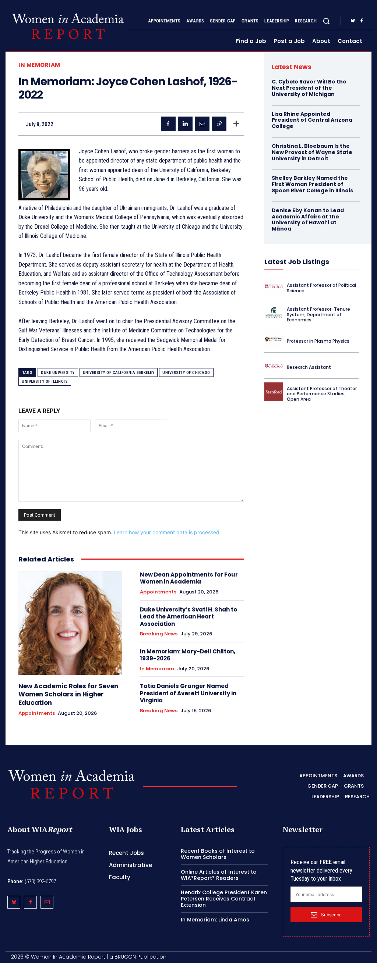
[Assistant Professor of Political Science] (273, 286)
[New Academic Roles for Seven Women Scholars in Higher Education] (70, 623)
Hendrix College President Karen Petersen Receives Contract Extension (224, 899)
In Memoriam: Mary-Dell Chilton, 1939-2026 (187, 655)
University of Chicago (186, 372)
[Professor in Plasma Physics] (273, 339)
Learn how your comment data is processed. (167, 532)
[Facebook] (361, 21)
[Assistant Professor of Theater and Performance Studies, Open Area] (273, 391)
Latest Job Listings (296, 261)
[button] (326, 21)
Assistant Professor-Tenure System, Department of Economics (318, 314)
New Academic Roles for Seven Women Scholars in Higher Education (68, 694)
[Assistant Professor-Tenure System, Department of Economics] (273, 312)
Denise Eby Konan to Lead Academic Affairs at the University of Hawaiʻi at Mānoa (308, 219)
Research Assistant (309, 367)
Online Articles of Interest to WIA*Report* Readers (219, 875)
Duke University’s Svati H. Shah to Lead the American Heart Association (188, 617)
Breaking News (158, 634)
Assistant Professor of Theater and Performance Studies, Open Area (322, 393)
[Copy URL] (219, 124)
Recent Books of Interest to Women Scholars (218, 854)
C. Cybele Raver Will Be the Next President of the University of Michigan (309, 88)
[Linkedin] (185, 124)
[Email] (202, 124)
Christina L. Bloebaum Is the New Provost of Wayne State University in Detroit (312, 152)
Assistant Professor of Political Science (321, 287)
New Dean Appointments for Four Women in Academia (189, 578)
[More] (236, 124)
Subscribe (331, 914)
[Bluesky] (352, 21)
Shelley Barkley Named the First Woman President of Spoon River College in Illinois (312, 184)
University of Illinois (45, 381)
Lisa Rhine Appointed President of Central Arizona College (312, 120)
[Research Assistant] (273, 365)
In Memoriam (39, 65)
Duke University (58, 372)
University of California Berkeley (119, 372)
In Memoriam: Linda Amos (215, 919)
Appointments (36, 713)
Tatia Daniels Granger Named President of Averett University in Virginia (188, 693)
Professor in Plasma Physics (318, 341)
